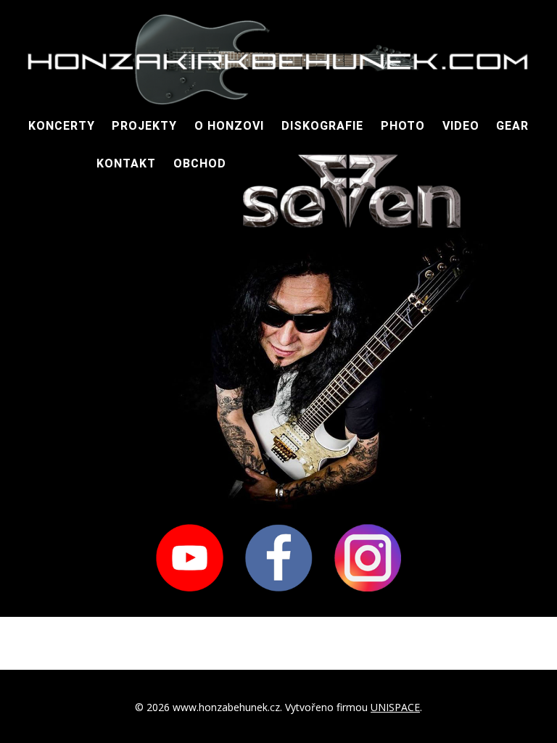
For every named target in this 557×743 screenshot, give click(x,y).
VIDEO (460, 126)
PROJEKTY (144, 126)
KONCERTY (61, 126)
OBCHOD (199, 163)
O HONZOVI (229, 126)
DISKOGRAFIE (322, 126)
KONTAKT (126, 163)
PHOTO (403, 126)
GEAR (512, 126)
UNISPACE (395, 707)
